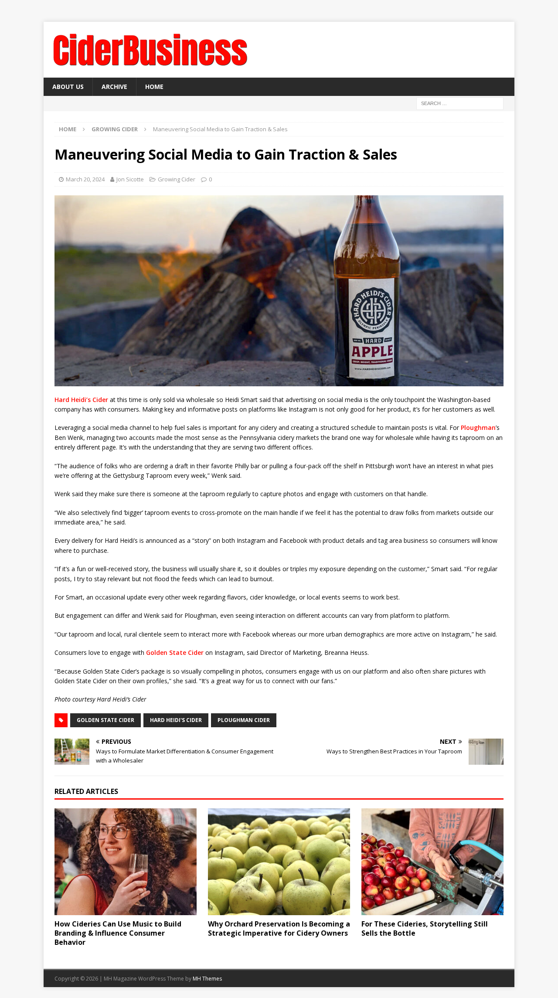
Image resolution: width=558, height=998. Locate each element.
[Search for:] (460, 103)
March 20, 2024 (85, 179)
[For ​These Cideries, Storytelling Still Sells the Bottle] (432, 861)
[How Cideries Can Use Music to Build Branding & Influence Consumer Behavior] (125, 861)
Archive (114, 86)
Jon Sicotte (130, 179)
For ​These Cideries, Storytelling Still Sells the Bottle (424, 928)
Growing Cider (176, 179)
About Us (68, 86)
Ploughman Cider (244, 720)
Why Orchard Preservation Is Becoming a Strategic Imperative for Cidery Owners (279, 928)
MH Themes (207, 978)
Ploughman (478, 427)
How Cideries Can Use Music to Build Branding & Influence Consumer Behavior (117, 933)
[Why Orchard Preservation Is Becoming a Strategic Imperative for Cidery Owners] (279, 861)
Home (154, 86)
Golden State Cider (175, 652)
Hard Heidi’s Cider (81, 399)
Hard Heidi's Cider (176, 720)
